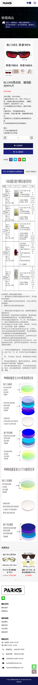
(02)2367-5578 (19, 649)
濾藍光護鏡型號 (24, 22)
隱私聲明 (19, 682)
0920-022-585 (19, 654)
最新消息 (4, 625)
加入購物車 (19, 152)
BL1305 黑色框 (10, 25)
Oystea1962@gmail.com (14, 667)
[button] (15, 579)
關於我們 (4, 607)
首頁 (7, 22)
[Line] (34, 666)
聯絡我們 (4, 632)
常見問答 (4, 628)
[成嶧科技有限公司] (7, 3)
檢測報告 (4, 622)
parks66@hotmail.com (14, 663)
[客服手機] (34, 671)
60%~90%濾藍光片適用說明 (13, 171)
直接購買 (19, 145)
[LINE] (24, 159)
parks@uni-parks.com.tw (14, 658)
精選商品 (14, 22)
